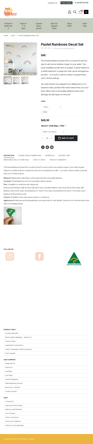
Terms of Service (12, 417)
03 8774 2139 (82, 2)
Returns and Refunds (13, 409)
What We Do (10, 363)
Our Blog (8, 375)
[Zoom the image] (9, 253)
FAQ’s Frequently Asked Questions (18, 349)
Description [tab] (9, 155)
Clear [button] (45, 112)
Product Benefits (11, 333)
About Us (9, 367)
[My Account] (69, 11)
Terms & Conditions (13, 421)
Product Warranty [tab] (58, 160)
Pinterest (47, 147)
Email (52, 147)
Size (43, 101)
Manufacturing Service (14, 383)
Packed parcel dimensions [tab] (29, 155)
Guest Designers (11, 379)
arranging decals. (16, 203)
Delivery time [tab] (64, 155)
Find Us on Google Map (14, 425)
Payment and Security (13, 405)
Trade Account (10, 391)
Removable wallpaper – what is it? (18, 337)
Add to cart (68, 138)
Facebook (43, 147)
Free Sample (66, 3)
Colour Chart (10, 341)
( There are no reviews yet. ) (64, 48)
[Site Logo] (10, 11)
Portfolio (8, 371)
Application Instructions (14, 345)
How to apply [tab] (39, 160)
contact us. (45, 197)
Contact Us (52, 3)
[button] (75, 11)
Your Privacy (10, 413)
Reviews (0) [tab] (49, 155)
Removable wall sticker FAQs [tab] (16, 160)
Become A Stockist (12, 387)
